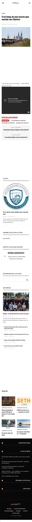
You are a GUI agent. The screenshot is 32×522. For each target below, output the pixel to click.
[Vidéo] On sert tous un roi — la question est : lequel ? (23, 411)
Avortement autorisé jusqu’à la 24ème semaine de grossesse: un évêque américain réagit (16, 327)
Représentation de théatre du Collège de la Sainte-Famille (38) (16, 130)
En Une (3, 13)
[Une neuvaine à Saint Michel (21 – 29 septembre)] (23, 423)
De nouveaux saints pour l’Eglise (7, 434)
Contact (25, 511)
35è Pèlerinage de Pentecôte (18, 120)
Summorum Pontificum (7, 24)
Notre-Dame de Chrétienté (10, 117)
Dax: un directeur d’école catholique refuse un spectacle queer (15, 213)
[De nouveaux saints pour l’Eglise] (8, 424)
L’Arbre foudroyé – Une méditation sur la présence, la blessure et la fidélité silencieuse (15, 472)
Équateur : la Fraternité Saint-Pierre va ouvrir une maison (16, 314)
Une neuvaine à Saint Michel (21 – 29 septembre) (23, 433)
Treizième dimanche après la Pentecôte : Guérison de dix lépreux (15, 462)
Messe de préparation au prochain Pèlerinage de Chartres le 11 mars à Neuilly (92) (8, 413)
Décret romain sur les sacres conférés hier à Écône (13, 346)
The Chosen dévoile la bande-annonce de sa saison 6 (16, 457)
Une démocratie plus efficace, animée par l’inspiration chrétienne (13, 467)
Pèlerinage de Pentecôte (22, 123)
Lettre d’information (19, 508)
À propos (18, 511)
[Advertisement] (16, 64)
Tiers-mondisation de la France (10, 476)
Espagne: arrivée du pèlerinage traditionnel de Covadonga (14, 340)
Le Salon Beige (25, 451)
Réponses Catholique (23, 480)
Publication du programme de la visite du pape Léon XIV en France (16, 334)
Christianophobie (24, 443)
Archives (9, 508)
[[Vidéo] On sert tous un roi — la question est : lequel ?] (23, 401)
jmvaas (4, 216)
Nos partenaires (8, 511)
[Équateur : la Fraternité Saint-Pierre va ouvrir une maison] (16, 301)
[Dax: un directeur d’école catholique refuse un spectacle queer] (16, 196)
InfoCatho (26, 488)
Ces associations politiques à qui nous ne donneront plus (16, 137)
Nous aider (16, 513)
